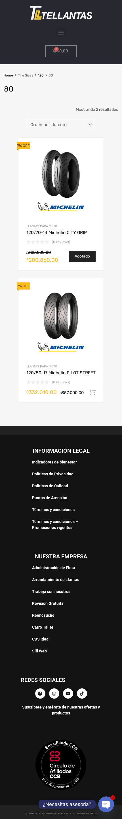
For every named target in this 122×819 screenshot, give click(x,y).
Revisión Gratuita (48, 603)
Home (8, 75)
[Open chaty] (106, 804)
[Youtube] (68, 693)
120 (41, 75)
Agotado (82, 256)
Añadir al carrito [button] (92, 392)
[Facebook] (40, 693)
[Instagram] (54, 693)
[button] (61, 32)
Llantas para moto (41, 226)
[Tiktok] (82, 693)
